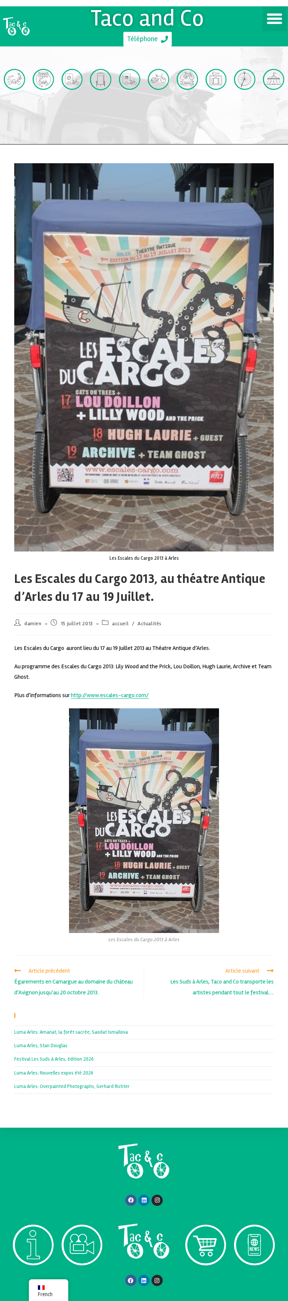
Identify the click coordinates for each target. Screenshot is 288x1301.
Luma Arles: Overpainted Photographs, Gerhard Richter (72, 1086)
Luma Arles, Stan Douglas (41, 1046)
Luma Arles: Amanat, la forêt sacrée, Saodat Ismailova (71, 1032)
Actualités (150, 623)
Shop (206, 1279)
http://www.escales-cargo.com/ (110, 695)
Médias (82, 1279)
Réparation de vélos (187, 112)
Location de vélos (158, 112)
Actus (254, 1279)
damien (33, 623)
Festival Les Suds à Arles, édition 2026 (54, 1059)
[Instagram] (157, 1200)
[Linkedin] (144, 1200)
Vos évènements (273, 112)
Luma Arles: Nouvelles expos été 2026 (53, 1073)
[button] (274, 18)
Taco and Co (147, 18)
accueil (120, 623)
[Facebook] (130, 1200)
